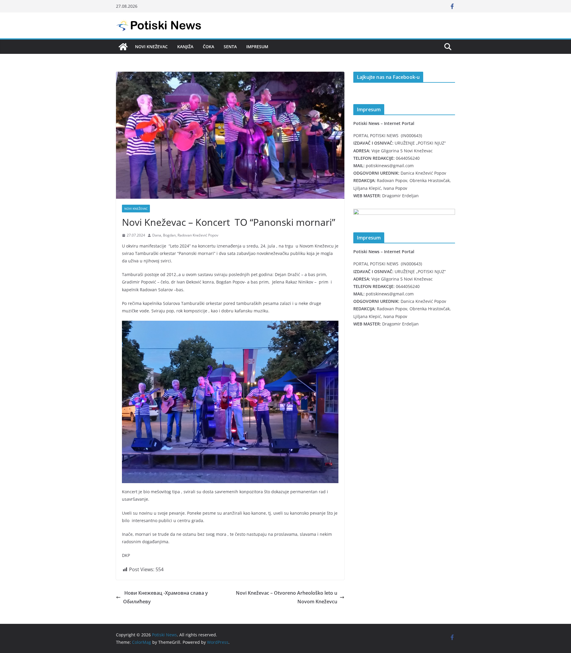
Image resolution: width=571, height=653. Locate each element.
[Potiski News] (123, 47)
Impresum (257, 46)
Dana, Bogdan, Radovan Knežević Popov (185, 235)
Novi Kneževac (151, 46)
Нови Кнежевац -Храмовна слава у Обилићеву (165, 597)
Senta (230, 46)
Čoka (208, 46)
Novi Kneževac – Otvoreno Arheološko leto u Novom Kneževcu (286, 597)
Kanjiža (185, 46)
